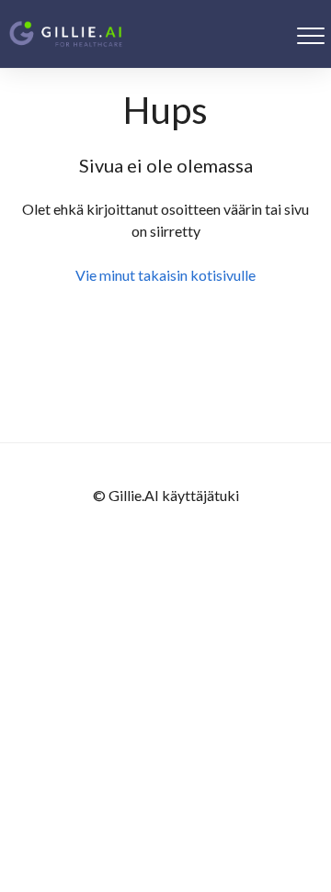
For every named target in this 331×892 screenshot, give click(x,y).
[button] (310, 35)
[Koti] (65, 34)
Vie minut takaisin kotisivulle (165, 275)
